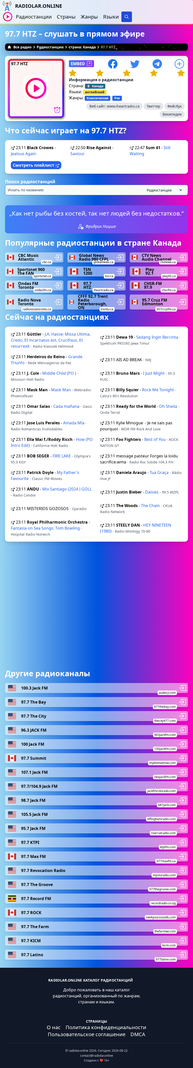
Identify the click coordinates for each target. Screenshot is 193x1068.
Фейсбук (174, 106)
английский (95, 92)
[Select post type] (163, 190)
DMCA (137, 1034)
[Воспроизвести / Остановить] (7, 16)
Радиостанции (34, 16)
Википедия (172, 114)
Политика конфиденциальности (106, 1027)
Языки (111, 16)
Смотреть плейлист (34, 165)
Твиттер (153, 106)
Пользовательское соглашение (86, 1034)
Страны (66, 16)
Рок (117, 98)
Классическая (97, 98)
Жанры (89, 16)
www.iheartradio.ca (123, 106)
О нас (54, 1027)
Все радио (22, 47)
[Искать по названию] (96, 190)
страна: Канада (82, 47)
